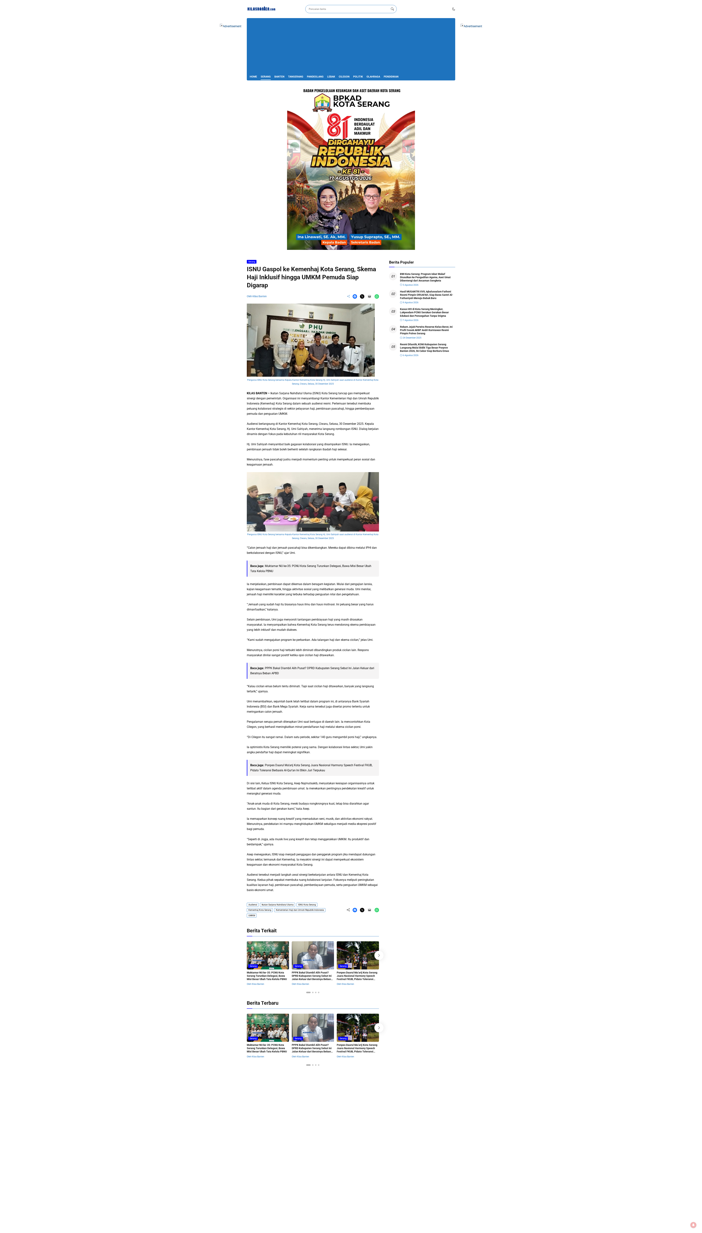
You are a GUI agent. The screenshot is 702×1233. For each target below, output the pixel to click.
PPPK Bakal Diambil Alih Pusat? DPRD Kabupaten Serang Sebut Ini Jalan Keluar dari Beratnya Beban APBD (312, 977)
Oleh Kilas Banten (257, 296)
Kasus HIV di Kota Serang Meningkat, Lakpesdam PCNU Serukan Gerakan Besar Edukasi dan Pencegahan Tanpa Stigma (424, 312)
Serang (266, 76)
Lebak (331, 76)
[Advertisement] (351, 47)
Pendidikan (391, 76)
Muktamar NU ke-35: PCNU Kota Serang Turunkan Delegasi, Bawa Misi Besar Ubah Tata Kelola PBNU (267, 976)
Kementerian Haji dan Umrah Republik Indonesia (300, 910)
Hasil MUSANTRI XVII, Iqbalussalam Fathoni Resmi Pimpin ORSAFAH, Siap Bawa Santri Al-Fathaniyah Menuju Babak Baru (426, 295)
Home (253, 76)
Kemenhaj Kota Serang (259, 910)
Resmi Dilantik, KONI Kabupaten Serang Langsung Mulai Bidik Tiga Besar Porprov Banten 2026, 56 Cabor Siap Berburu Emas (424, 347)
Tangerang (295, 76)
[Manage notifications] (693, 1225)
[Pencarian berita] (392, 9)
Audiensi (252, 904)
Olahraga (373, 76)
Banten (279, 76)
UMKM (251, 915)
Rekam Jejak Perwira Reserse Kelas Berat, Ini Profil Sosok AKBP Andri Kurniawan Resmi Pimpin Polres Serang (426, 330)
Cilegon (344, 76)
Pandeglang (315, 76)
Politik (358, 76)
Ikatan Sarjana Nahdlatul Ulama (278, 904)
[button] (453, 9)
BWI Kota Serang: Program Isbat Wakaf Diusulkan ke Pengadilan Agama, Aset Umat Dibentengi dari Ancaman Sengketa (425, 277)
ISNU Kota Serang (307, 904)
